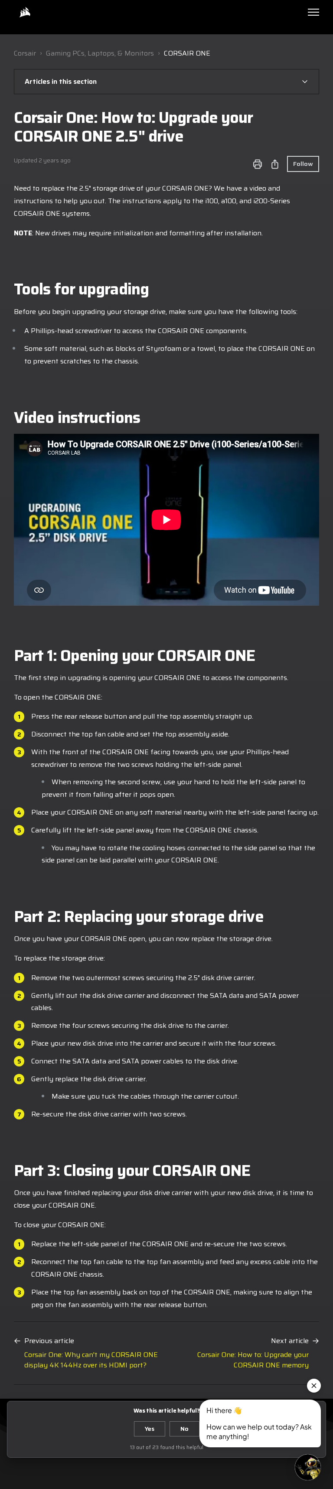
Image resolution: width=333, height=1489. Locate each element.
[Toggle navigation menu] (313, 12)
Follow (303, 163)
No (184, 1428)
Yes (149, 1428)
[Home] (25, 12)
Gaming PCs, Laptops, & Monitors (100, 53)
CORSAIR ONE (187, 53)
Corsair (25, 53)
